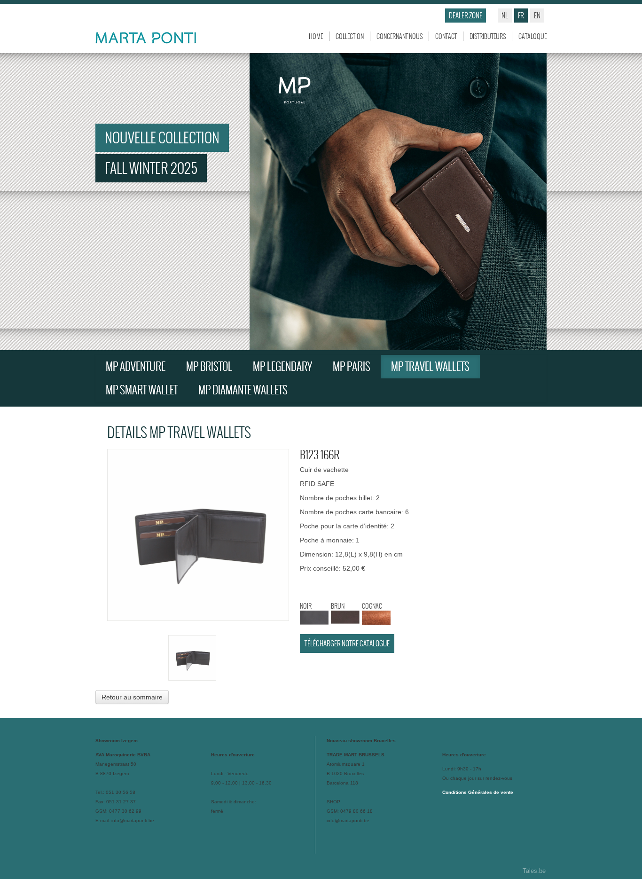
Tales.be (534, 871)
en (537, 15)
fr (521, 15)
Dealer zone (465, 15)
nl (504, 15)
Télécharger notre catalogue (347, 643)
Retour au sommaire (132, 697)
